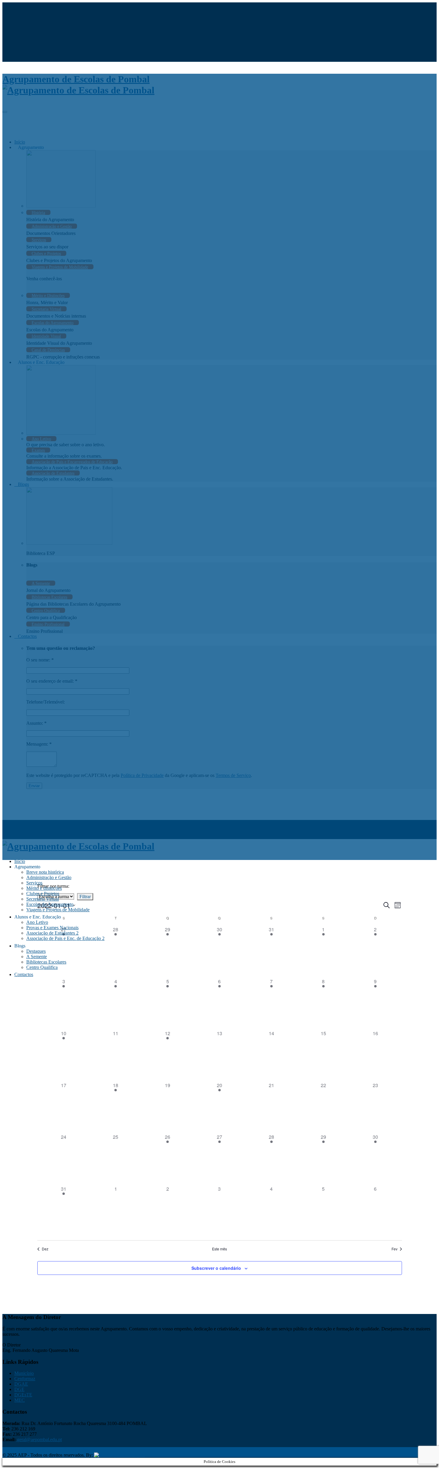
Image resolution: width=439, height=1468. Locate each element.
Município (24, 1373)
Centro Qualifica (42, 967)
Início (19, 861)
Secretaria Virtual (42, 898)
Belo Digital (133, 1455)
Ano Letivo (37, 922)
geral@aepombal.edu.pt (39, 1439)
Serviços (34, 882)
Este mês (219, 1249)
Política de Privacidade (23, 1449)
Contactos (23, 974)
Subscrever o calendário (216, 1268)
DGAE (21, 1384)
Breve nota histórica (45, 872)
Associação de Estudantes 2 (52, 932)
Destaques (36, 951)
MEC (19, 1400)
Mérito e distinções (44, 888)
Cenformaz (24, 1378)
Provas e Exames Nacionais (52, 927)
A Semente (36, 956)
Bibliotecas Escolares (46, 961)
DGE (19, 1389)
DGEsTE (23, 1394)
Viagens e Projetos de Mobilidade (58, 909)
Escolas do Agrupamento (49, 904)
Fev (394, 1249)
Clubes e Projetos (42, 893)
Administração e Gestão (48, 877)
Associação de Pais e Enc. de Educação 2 (65, 938)
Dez (45, 1249)
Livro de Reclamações (68, 1449)
